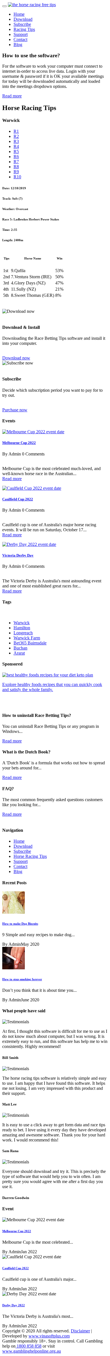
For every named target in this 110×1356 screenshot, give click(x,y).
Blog (18, 44)
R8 (16, 166)
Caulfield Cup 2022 (17, 499)
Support (21, 34)
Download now (16, 357)
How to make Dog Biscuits (20, 923)
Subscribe (22, 24)
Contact (20, 39)
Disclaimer (80, 1330)
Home (19, 14)
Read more (12, 96)
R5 (16, 151)
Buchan (20, 648)
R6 (16, 156)
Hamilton (22, 627)
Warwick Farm (27, 637)
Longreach (23, 632)
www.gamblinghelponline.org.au (31, 1351)
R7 (16, 161)
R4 (16, 146)
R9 (16, 171)
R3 (16, 141)
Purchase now (14, 409)
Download (23, 19)
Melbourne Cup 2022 (19, 443)
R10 (17, 176)
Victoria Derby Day (18, 555)
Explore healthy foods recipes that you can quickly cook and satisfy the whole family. (52, 687)
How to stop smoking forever (22, 979)
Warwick (22, 622)
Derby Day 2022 (13, 1305)
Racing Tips (24, 29)
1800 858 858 (28, 1346)
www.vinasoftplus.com (49, 1336)
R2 (16, 136)
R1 (16, 131)
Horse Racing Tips (30, 856)
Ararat (19, 653)
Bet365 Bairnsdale (30, 643)
